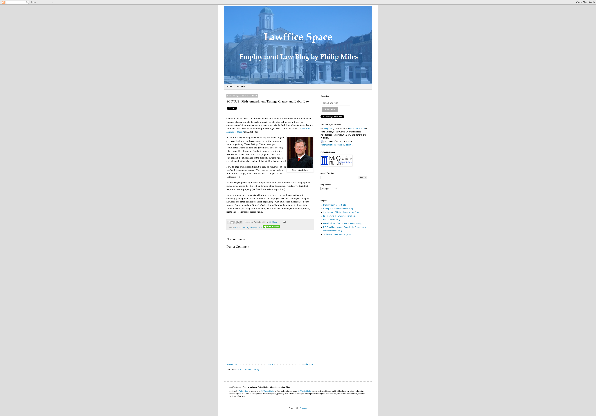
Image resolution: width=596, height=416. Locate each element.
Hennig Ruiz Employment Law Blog (338, 209)
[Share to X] (235, 222)
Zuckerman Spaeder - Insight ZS (337, 234)
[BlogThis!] (232, 222)
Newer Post (232, 364)
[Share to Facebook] (237, 222)
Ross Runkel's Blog (331, 220)
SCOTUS (244, 228)
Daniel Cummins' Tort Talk (334, 205)
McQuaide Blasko (357, 129)
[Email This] (229, 222)
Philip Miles (328, 129)
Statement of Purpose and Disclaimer (337, 145)
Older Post (308, 364)
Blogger (303, 408)
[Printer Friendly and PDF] (271, 228)
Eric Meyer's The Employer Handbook (339, 216)
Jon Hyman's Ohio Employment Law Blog (341, 212)
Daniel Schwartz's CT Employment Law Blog (342, 223)
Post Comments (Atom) (248, 369)
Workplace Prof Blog (332, 231)
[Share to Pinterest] (240, 222)
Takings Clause (255, 228)
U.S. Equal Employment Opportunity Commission (344, 227)
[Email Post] (284, 222)
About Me (241, 86)
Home (229, 86)
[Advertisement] (270, 339)
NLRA (237, 228)
